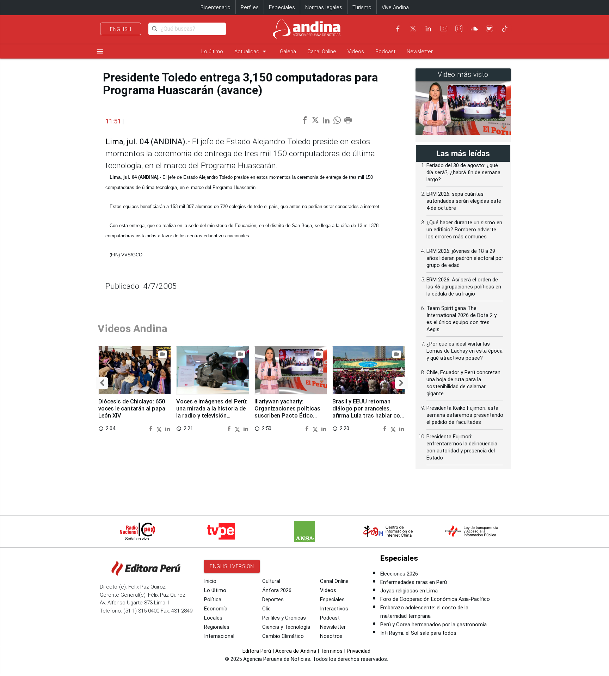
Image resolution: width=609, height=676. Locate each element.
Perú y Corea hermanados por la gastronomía (433, 624)
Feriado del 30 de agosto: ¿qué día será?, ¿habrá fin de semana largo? (463, 172)
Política (212, 599)
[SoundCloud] (474, 29)
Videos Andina (132, 328)
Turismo (361, 7)
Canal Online (321, 51)
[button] (102, 383)
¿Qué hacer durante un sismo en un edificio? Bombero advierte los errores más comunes (464, 229)
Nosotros (331, 636)
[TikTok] (505, 29)
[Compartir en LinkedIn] (167, 428)
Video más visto (463, 75)
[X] (413, 29)
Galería (288, 51)
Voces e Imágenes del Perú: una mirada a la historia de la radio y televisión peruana (211, 412)
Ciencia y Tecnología (286, 627)
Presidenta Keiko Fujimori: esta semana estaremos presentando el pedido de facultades (464, 415)
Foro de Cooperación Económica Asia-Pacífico (435, 599)
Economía (215, 608)
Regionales (216, 627)
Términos (331, 651)
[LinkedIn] (428, 29)
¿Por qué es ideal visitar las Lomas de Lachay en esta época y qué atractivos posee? (464, 351)
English (120, 29)
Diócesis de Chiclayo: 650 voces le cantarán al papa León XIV (131, 408)
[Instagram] (459, 29)
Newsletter (420, 51)
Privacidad (358, 651)
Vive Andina (395, 7)
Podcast (385, 51)
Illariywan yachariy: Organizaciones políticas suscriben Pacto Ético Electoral (287, 412)
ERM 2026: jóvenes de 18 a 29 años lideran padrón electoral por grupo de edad (464, 258)
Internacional (219, 636)
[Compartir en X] (160, 428)
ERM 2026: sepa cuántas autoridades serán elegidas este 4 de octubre (463, 201)
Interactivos (334, 608)
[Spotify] (489, 29)
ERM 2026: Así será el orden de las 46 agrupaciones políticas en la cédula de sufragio (463, 286)
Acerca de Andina (295, 651)
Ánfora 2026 (276, 590)
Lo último (212, 51)
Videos (355, 51)
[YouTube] (444, 29)
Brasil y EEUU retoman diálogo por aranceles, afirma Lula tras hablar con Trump (367, 412)
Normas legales (323, 7)
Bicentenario (215, 7)
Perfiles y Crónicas (284, 618)
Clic (266, 608)
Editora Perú (256, 651)
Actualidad (251, 51)
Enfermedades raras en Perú (413, 582)
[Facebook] (398, 29)
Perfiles (250, 7)
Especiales (282, 7)
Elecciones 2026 (399, 574)
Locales (213, 618)
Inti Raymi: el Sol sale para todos (418, 633)
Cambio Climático (283, 636)
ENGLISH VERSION (232, 566)
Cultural (271, 581)
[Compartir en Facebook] (151, 428)
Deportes (273, 599)
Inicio (210, 581)
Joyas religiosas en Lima (409, 590)
